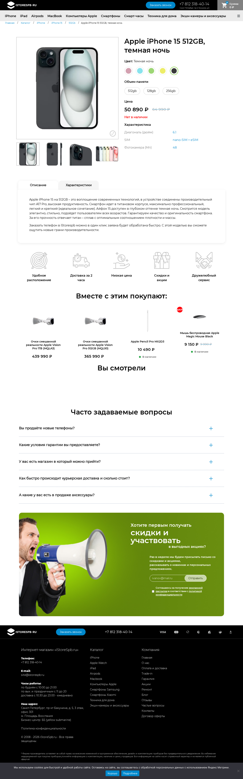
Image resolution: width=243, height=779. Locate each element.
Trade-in (147, 673)
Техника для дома (162, 16)
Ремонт (147, 689)
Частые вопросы (153, 705)
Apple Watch (98, 663)
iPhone (10, 16)
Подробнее (130, 773)
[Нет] (238, 771)
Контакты (148, 711)
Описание (38, 185)
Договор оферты (153, 716)
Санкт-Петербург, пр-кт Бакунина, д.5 (194, 8)
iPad (23, 16)
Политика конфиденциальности (43, 728)
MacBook (54, 16)
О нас (145, 663)
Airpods (37, 16)
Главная (147, 657)
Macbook (96, 679)
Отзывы (147, 700)
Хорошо (112, 773)
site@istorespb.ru (32, 675)
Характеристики (79, 185)
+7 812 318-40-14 (194, 4)
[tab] (38, 185)
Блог (145, 695)
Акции (146, 684)
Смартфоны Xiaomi (103, 695)
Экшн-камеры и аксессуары (203, 16)
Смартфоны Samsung (105, 689)
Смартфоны (110, 16)
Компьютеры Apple (81, 16)
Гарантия (148, 679)
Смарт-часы (134, 16)
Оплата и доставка (154, 668)
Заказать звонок (161, 5)
